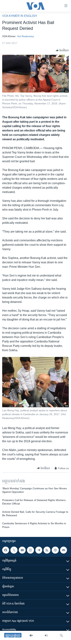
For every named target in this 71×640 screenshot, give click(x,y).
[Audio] (46, 635)
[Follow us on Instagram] (30, 550)
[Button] (62, 50)
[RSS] (47, 550)
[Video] (31, 635)
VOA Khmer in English (19, 15)
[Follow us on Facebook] (5, 550)
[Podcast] (55, 550)
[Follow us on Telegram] (38, 550)
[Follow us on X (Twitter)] (13, 550)
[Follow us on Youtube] (22, 550)
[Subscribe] (63, 550)
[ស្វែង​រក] (61, 635)
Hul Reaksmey (25, 36)
